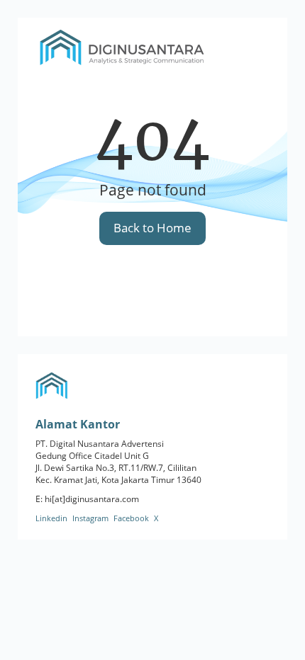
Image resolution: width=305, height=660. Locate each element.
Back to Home (152, 228)
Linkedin (51, 518)
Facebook (131, 518)
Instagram (90, 518)
